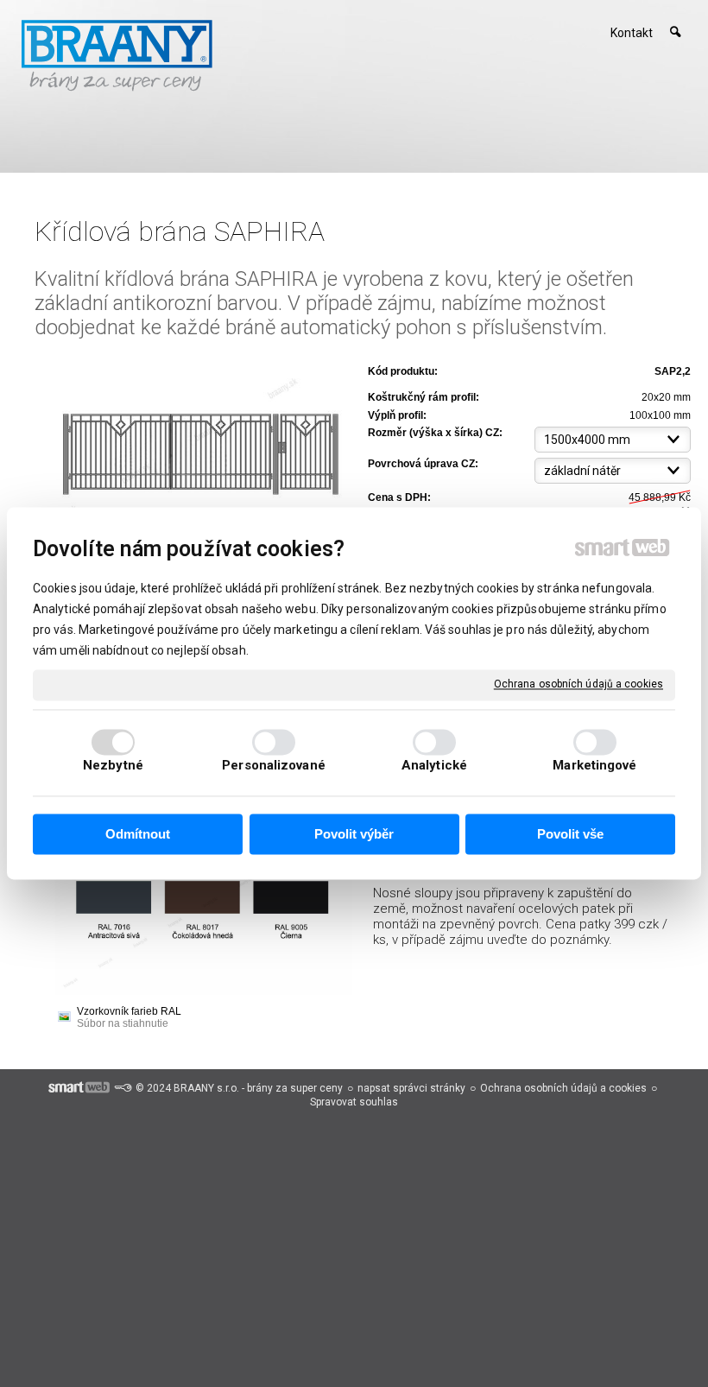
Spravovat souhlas (354, 1102)
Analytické (434, 766)
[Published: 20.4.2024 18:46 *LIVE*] (122, 1088)
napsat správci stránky (411, 1088)
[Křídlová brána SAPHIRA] (196, 440)
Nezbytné (113, 766)
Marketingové (594, 766)
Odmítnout (137, 833)
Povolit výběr (354, 833)
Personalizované (274, 766)
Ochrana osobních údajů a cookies (578, 684)
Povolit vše (570, 833)
